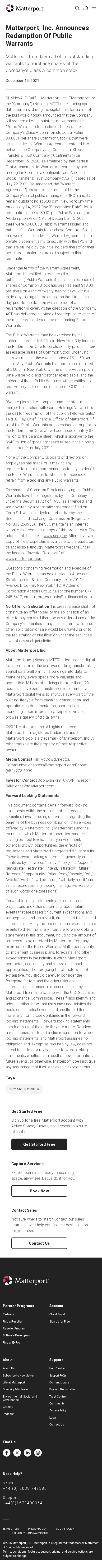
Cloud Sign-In (57, 1314)
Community (57, 1403)
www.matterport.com (24, 558)
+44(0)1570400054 (23, 1503)
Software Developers (16, 1335)
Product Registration (62, 1389)
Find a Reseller (12, 1321)
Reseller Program (14, 1328)
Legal (52, 1417)
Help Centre (57, 1368)
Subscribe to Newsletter (18, 1375)
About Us (9, 1368)
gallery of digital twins (41, 717)
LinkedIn (27, 1453)
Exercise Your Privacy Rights (30, 1533)
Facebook (6, 1453)
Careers (8, 1407)
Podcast (8, 1414)
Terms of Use (11, 1529)
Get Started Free (39, 1144)
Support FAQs (58, 1375)
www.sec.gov (55, 535)
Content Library (59, 1382)
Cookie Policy (65, 1529)
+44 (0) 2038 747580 (25, 1488)
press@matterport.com (55, 765)
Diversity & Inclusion (16, 1389)
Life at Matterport (14, 1382)
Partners (8, 1314)
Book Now (39, 1191)
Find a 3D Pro (11, 1342)
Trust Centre (57, 1396)
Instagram (38, 1453)
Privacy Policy (37, 1529)
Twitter (17, 1453)
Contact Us (39, 1243)
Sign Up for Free (59, 1321)
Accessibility (57, 1410)
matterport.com (63, 711)
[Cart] (85, 8)
